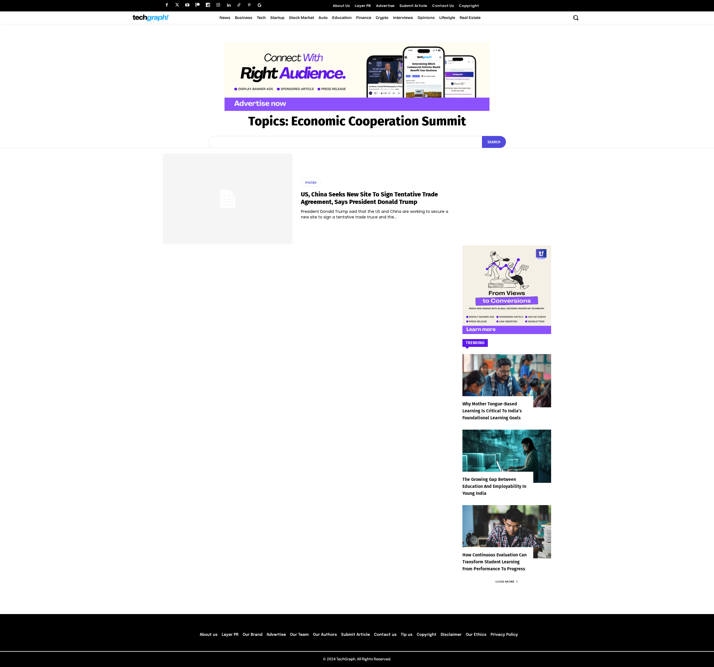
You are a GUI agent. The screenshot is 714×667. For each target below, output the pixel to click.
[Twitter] (177, 5)
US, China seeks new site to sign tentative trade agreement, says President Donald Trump (369, 198)
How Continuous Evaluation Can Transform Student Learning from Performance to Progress (494, 561)
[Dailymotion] (208, 5)
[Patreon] (197, 5)
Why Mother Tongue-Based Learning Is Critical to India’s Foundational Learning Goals (492, 410)
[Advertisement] (506, 188)
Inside (311, 182)
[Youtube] (187, 5)
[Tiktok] (239, 5)
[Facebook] (166, 5)
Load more (505, 581)
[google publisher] (259, 5)
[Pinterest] (249, 5)
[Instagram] (218, 5)
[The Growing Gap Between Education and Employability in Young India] (506, 456)
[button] (576, 17)
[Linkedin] (228, 5)
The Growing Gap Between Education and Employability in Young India (494, 486)
